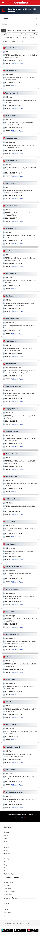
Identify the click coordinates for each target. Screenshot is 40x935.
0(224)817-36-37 (17, 534)
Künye (6, 865)
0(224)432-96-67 (17, 624)
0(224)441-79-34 (17, 443)
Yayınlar (6, 885)
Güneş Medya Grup (24, 923)
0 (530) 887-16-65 (17, 669)
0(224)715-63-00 (17, 195)
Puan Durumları (8, 882)
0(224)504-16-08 (17, 714)
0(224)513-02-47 (17, 83)
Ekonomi (6, 835)
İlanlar (6, 838)
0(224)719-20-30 (17, 173)
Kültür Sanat (7, 912)
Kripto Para (7, 888)
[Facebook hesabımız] (16, 818)
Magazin (6, 847)
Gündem (6, 832)
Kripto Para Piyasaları (10, 874)
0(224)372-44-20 (17, 308)
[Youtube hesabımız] (25, 818)
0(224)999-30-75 (17, 691)
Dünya (6, 850)
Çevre (5, 906)
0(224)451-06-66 (17, 466)
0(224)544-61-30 (17, 353)
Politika (6, 844)
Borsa (5, 868)
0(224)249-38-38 (17, 489)
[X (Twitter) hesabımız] (19, 818)
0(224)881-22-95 (17, 150)
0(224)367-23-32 (17, 804)
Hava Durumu (8, 894)
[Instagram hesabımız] (22, 818)
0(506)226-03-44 (17, 60)
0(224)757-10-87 (17, 240)
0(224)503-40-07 (17, 421)
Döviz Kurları (7, 871)
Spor (5, 841)
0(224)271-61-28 (17, 646)
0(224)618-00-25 (17, 376)
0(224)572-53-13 (17, 556)
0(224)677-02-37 (17, 263)
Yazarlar (6, 862)
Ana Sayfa (7, 859)
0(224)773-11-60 (17, 737)
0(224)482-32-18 (17, 511)
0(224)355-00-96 (17, 782)
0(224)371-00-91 (17, 128)
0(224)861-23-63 (17, 286)
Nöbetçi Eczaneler (9, 891)
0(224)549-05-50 (17, 331)
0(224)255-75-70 (17, 601)
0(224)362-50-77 (17, 759)
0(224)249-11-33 (17, 579)
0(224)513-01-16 (17, 105)
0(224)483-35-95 (17, 398)
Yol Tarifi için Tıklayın (17, 63)
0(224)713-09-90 (17, 218)
